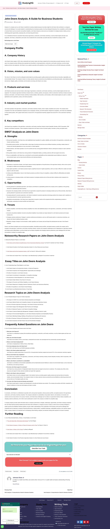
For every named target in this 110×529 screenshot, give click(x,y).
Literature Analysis (82, 146)
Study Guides (50, 3)
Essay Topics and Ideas (84, 122)
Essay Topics (16, 471)
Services (40, 3)
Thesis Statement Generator (86, 111)
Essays (79, 173)
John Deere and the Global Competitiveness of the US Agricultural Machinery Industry (25, 242)
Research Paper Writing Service (85, 178)
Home (4, 8)
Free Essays (80, 89)
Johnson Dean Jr (18, 477)
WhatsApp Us (11, 520)
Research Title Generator (85, 109)
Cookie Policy (81, 170)
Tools (67, 3)
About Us (60, 3)
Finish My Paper (91, 50)
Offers (44, 3)
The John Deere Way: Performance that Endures (17, 420)
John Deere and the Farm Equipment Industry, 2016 (18, 251)
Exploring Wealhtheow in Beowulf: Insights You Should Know (90, 75)
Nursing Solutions (83, 162)
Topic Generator (83, 101)
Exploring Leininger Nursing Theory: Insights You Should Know (91, 70)
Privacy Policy (81, 175)
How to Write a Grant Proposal (85, 62)
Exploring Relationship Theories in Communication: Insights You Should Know (91, 66)
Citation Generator (84, 98)
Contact (79, 167)
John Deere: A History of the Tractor (15, 429)
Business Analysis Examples (11, 8)
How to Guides (82, 119)
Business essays (8, 471)
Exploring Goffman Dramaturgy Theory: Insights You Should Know (91, 80)
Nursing (80, 117)
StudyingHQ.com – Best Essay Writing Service (88, 189)
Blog (79, 160)
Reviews (80, 125)
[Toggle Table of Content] (15, 44)
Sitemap (79, 183)
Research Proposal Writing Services (86, 181)
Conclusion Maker (84, 106)
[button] (38, 454)
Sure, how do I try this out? (13, 454)
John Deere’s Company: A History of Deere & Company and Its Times (22, 425)
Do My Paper (38, 463)
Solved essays (22, 471)
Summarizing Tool (84, 114)
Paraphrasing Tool (84, 103)
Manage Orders (81, 127)
